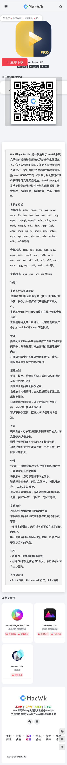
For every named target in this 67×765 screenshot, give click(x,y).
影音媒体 (17, 18)
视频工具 (29, 18)
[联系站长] (37, 722)
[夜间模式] (62, 747)
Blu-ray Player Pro (17, 625)
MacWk (24, 757)
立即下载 (16, 62)
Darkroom (50, 625)
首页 (8, 18)
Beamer (17, 666)
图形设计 (44, 634)
